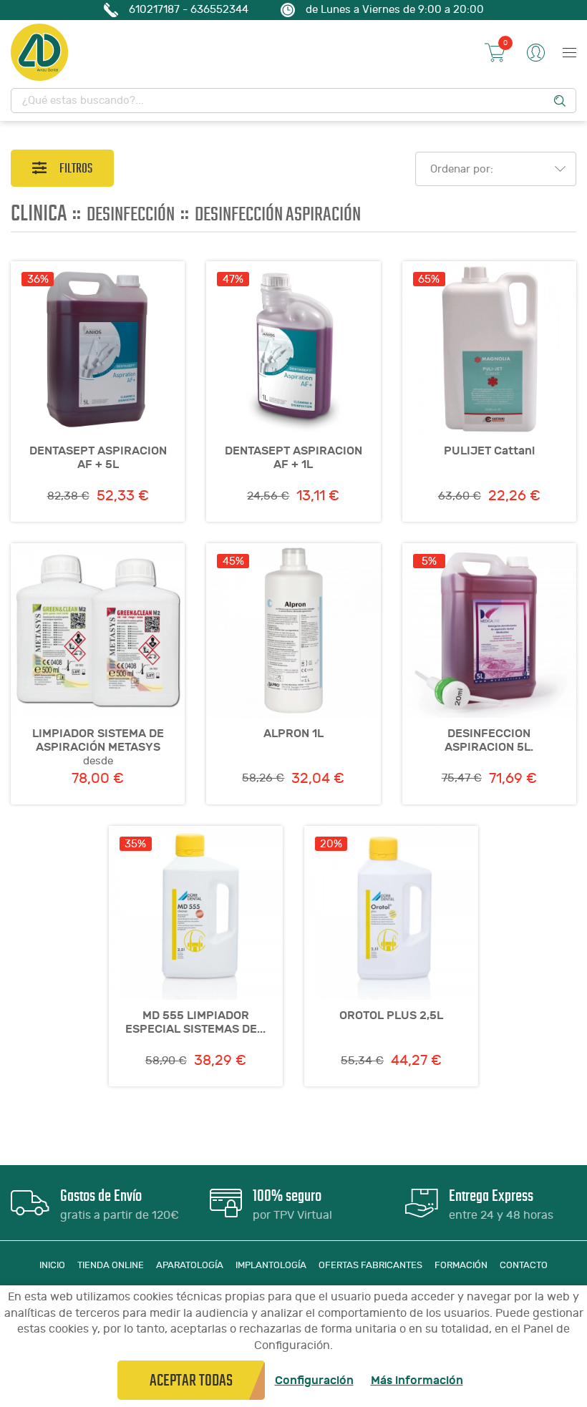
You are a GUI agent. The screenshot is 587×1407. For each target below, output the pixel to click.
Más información (417, 1380)
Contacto (524, 1265)
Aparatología (189, 1265)
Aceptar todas (191, 1380)
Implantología (271, 1265)
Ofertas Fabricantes (370, 1265)
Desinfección (131, 214)
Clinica (39, 212)
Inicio (52, 1265)
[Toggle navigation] (566, 52)
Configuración (314, 1380)
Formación (461, 1265)
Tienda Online (110, 1265)
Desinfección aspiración (278, 214)
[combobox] (491, 169)
